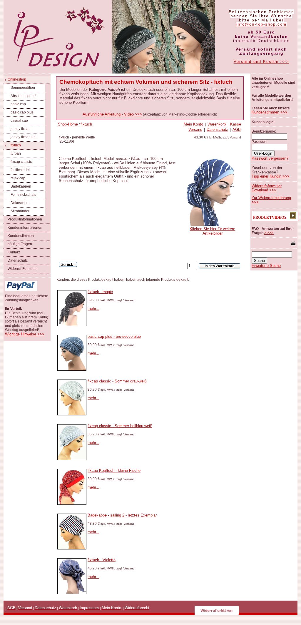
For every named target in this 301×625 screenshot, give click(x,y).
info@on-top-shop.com (261, 24)
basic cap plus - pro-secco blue (114, 336)
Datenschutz (217, 129)
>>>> (269, 232)
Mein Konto (193, 124)
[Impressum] (99, 608)
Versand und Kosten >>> (261, 61)
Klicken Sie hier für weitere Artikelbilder (212, 231)
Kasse (235, 124)
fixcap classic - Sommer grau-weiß (117, 381)
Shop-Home (68, 124)
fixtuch (86, 124)
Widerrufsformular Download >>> (267, 188)
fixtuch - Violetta (102, 560)
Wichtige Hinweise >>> (24, 334)
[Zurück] (68, 264)
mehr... (93, 308)
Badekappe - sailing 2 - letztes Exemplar (122, 515)
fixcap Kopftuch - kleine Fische (114, 470)
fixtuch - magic (100, 292)
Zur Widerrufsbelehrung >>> (271, 199)
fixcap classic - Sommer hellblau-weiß (120, 426)
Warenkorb (217, 124)
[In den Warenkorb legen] (219, 265)
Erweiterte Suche (266, 265)
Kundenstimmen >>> (269, 112)
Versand (195, 129)
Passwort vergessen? (270, 158)
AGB (237, 129)
